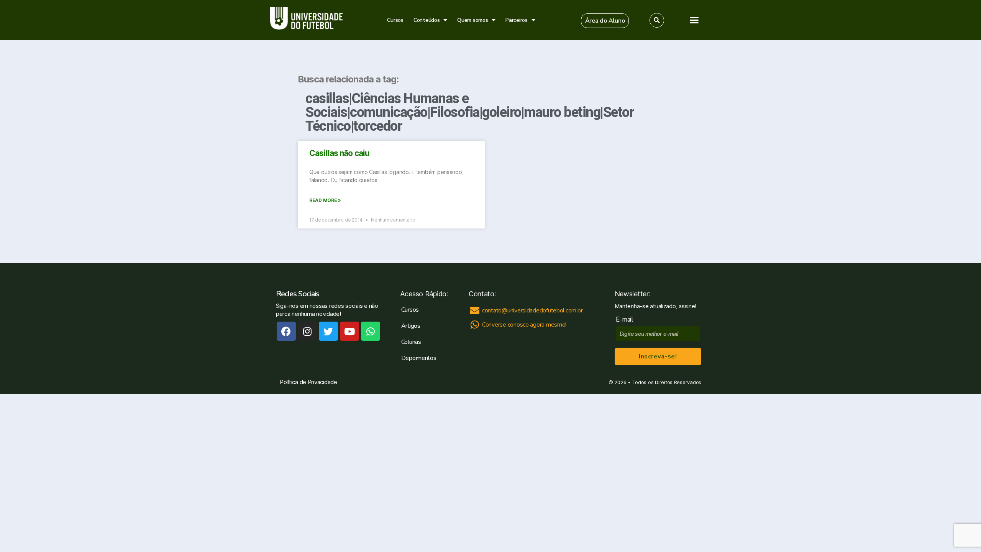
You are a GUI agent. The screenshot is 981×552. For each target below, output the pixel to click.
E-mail (626, 319)
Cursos (395, 20)
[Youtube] (349, 331)
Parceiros (516, 20)
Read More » (325, 200)
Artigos (880, 100)
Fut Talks (882, 116)
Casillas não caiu (339, 153)
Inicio (877, 68)
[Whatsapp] (370, 331)
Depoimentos (418, 358)
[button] (605, 20)
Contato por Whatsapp (927, 319)
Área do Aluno (886, 171)
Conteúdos (426, 20)
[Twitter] (328, 331)
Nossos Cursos (892, 84)
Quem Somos (889, 131)
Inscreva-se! (658, 356)
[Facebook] (286, 331)
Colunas (411, 342)
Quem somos (472, 20)
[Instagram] (307, 331)
